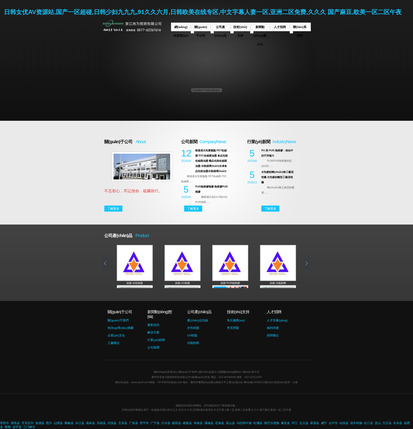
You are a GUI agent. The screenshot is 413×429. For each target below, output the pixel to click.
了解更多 (113, 208)
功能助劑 (193, 343)
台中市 (333, 423)
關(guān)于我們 (118, 320)
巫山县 (230, 423)
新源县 (314, 423)
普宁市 (144, 423)
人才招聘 (280, 27)
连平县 (17, 427)
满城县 (208, 423)
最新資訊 (153, 325)
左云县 (303, 423)
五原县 (122, 423)
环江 (295, 423)
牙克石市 (28, 423)
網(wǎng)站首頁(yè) (181, 31)
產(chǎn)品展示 (208, 371)
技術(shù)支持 (240, 31)
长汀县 (368, 423)
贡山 (378, 423)
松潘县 (257, 423)
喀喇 (8, 427)
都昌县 (187, 423)
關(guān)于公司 (200, 31)
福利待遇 (273, 328)
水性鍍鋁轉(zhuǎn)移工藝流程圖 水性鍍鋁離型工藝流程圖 (277, 177)
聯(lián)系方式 (251, 371)
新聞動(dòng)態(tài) (260, 35)
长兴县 (397, 423)
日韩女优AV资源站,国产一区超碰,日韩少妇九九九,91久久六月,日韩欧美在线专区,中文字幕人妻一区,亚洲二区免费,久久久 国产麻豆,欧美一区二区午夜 (203, 12)
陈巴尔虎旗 (271, 423)
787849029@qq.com (169, 382)
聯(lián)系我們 (300, 31)
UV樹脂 (192, 335)
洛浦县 (39, 423)
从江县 (79, 423)
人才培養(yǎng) (277, 320)
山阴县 (58, 423)
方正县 (386, 423)
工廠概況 (114, 343)
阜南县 (198, 423)
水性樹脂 (193, 328)
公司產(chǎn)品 (220, 31)
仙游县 (343, 423)
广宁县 (155, 423)
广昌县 (133, 423)
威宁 (324, 423)
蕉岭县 (90, 423)
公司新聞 (153, 347)
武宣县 (112, 423)
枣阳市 (4, 423)
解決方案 (153, 332)
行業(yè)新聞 (156, 340)
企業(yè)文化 (116, 335)
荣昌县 (15, 423)
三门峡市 (29, 427)
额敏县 (69, 423)
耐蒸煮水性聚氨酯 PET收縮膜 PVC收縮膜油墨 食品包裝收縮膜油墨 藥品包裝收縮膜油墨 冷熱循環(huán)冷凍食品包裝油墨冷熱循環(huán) (211, 161)
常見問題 (233, 328)
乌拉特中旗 (244, 423)
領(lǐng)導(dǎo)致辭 (121, 328)
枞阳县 (176, 423)
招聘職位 (273, 335)
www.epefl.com (140, 382)
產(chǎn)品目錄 (197, 320)
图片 (49, 423)
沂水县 (165, 423)
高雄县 (101, 423)
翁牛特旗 (356, 423)
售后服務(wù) (236, 320)
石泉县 (219, 423)
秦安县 (285, 423)
